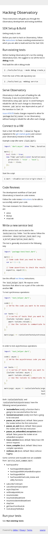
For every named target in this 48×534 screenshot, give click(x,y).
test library (19, 278)
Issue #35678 (8, 113)
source (42, 530)
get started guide (23, 134)
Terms (29, 530)
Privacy (22, 530)
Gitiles (15, 530)
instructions (10, 40)
